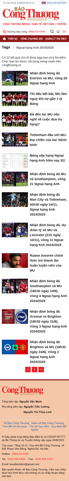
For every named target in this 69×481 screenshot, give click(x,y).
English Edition (56, 3)
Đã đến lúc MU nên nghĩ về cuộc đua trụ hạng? (46, 119)
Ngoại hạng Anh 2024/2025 (35, 47)
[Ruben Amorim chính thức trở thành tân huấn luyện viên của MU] (15, 260)
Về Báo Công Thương (16, 423)
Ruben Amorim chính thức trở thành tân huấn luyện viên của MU (46, 263)
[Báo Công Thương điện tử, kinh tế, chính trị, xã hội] (31, 13)
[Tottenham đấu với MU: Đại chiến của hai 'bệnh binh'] (15, 140)
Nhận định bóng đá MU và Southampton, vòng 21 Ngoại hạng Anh (48, 179)
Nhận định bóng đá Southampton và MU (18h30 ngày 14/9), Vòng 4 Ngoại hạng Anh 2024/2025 (48, 291)
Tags (6, 47)
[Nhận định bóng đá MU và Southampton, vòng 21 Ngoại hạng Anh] (15, 179)
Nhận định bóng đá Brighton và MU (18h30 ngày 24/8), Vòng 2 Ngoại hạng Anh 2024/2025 (48, 352)
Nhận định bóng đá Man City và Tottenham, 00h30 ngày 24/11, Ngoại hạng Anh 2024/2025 (48, 204)
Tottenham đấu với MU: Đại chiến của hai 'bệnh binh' (48, 140)
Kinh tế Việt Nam (43, 24)
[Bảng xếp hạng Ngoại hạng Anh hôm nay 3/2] (15, 160)
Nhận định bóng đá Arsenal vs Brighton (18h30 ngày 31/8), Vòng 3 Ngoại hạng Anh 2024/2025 (48, 321)
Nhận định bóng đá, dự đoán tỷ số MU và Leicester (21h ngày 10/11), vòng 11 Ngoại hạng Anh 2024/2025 (48, 235)
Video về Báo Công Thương (47, 423)
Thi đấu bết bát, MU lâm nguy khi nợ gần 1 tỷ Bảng (48, 99)
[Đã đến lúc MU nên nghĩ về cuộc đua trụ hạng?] (15, 119)
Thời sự (13, 38)
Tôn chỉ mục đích (39, 426)
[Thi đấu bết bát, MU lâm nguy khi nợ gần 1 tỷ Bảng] (15, 98)
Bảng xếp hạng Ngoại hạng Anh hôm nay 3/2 (47, 158)
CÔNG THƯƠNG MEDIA (16, 24)
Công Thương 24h (32, 38)
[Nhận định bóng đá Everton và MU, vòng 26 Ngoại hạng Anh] (15, 78)
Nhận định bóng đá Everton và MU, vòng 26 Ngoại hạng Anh (48, 78)
